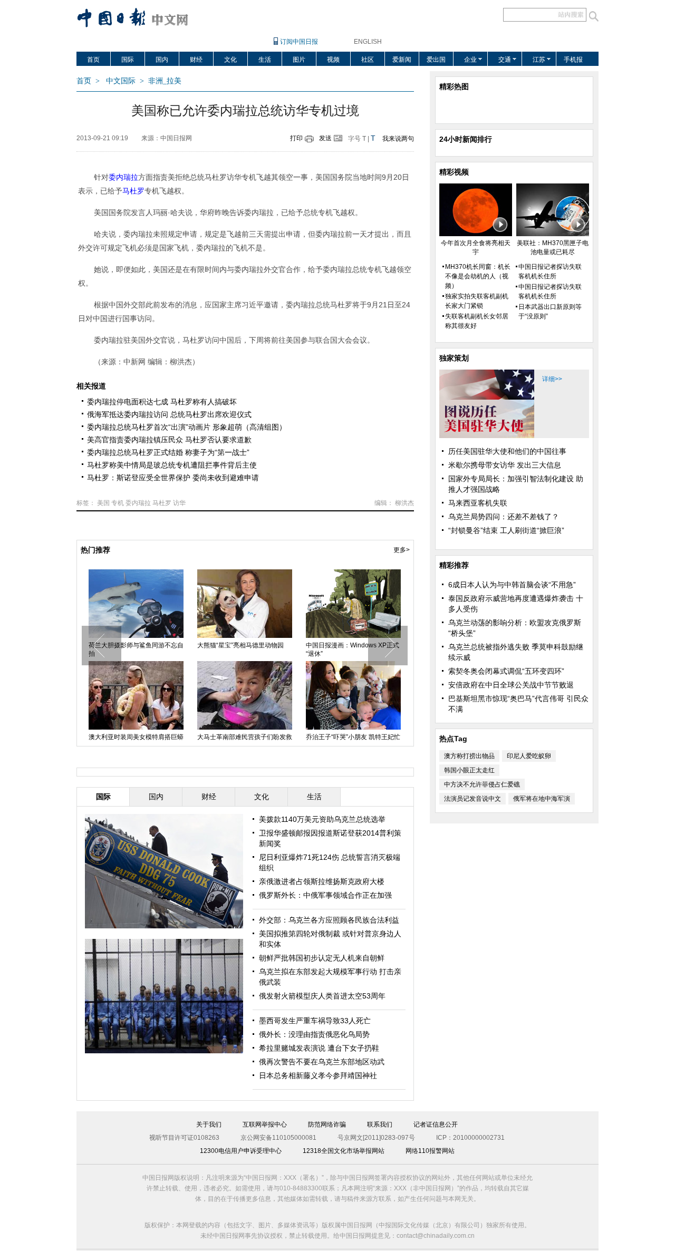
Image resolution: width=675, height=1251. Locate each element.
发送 (325, 138)
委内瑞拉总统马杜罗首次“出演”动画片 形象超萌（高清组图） (186, 427)
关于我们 (208, 1124)
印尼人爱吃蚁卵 (529, 756)
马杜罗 (161, 503)
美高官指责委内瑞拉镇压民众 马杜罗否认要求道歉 (169, 439)
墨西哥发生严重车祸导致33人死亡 (315, 1020)
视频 (333, 59)
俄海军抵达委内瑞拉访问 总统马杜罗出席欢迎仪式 (169, 414)
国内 (162, 59)
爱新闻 (401, 59)
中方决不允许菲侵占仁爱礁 (482, 784)
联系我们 (379, 1124)
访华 (179, 503)
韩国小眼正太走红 (469, 770)
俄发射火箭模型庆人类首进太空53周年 (322, 996)
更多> (401, 550)
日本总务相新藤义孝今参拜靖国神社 (318, 1075)
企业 (470, 59)
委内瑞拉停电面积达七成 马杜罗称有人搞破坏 (162, 401)
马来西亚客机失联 (477, 503)
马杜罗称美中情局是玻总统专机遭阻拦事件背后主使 (172, 465)
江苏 (539, 59)
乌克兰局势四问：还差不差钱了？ (503, 516)
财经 (196, 59)
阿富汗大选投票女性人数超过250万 (157, 649)
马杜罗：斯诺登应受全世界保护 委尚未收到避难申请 (173, 477)
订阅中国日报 (299, 41)
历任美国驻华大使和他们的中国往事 (507, 451)
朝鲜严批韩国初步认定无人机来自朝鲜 (321, 958)
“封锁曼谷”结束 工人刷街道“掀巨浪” (506, 530)
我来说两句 (398, 138)
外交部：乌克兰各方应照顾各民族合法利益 (329, 920)
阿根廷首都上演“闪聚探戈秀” (259, 737)
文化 (230, 59)
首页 (93, 59)
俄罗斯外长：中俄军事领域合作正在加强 (325, 895)
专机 (117, 503)
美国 (103, 503)
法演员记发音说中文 (472, 798)
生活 (264, 59)
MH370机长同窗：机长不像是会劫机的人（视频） (477, 276)
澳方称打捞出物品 (469, 756)
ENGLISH (368, 41)
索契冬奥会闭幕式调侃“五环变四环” (506, 671)
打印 (296, 138)
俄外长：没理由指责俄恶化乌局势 (314, 1034)
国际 (127, 59)
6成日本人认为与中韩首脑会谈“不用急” (512, 584)
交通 (504, 59)
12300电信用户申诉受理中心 (241, 1151)
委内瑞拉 (138, 503)
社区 (367, 59)
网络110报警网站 (430, 1151)
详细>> (552, 379)
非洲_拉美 (164, 81)
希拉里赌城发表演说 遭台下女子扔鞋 (319, 1048)
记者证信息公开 (435, 1124)
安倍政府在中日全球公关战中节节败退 (511, 685)
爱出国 (436, 59)
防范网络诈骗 (327, 1124)
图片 (299, 59)
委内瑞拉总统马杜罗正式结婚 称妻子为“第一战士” (168, 452)
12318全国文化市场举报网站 (343, 1151)
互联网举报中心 (265, 1124)
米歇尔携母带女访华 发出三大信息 (504, 465)
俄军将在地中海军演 (541, 798)
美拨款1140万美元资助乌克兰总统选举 (322, 819)
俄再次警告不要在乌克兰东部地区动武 (321, 1062)
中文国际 (121, 81)
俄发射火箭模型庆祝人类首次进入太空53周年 (266, 649)
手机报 (573, 59)
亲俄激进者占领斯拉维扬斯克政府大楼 (321, 881)
